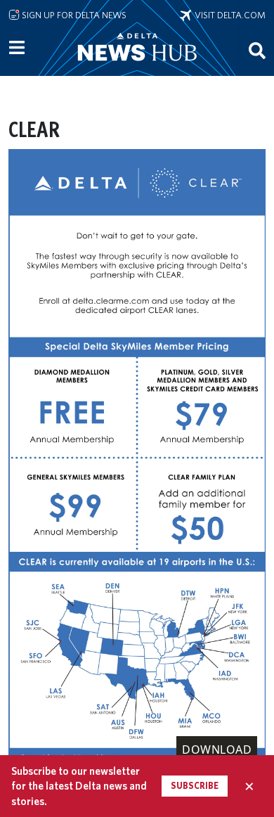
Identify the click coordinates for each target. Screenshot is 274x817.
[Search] (257, 50)
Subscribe (194, 785)
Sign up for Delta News (73, 14)
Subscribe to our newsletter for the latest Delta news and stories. (79, 786)
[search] (257, 50)
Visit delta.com (228, 14)
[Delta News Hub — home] (137, 66)
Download (217, 749)
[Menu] (16, 47)
